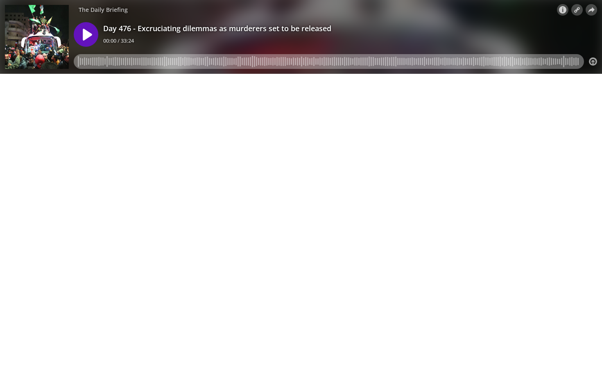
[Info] (562, 10)
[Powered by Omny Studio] (593, 61)
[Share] (591, 10)
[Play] (86, 34)
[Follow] (577, 10)
